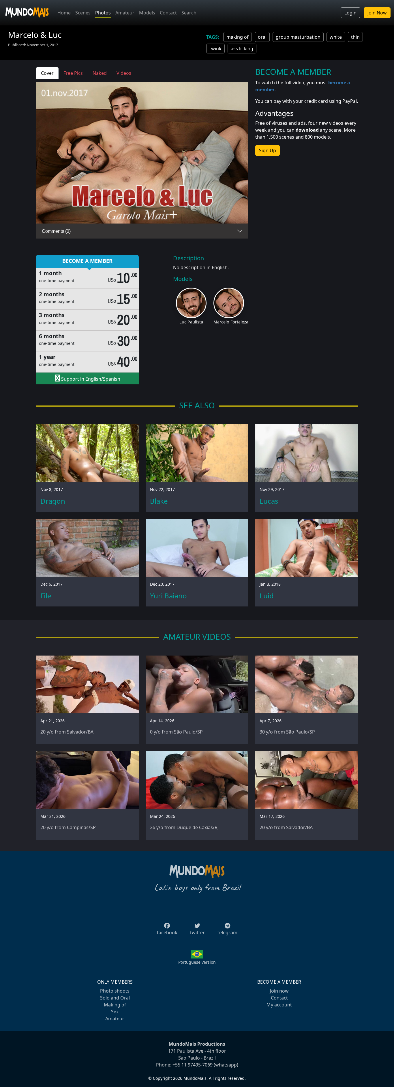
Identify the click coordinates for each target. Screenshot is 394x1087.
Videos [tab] (124, 73)
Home (64, 13)
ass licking (242, 48)
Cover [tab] (47, 73)
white (336, 37)
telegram (227, 932)
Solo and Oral (115, 998)
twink (215, 48)
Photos (103, 13)
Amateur (124, 13)
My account (279, 1005)
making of (237, 37)
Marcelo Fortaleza (230, 322)
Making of (115, 1005)
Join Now (377, 13)
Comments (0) (56, 231)
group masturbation (298, 37)
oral (262, 37)
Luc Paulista (191, 322)
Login (350, 13)
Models (147, 13)
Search (188, 13)
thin (355, 37)
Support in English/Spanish (90, 379)
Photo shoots (115, 991)
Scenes (83, 13)
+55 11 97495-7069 (192, 1065)
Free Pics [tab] (73, 73)
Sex (115, 1011)
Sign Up (267, 150)
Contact (168, 13)
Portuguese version (197, 962)
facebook (167, 932)
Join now (279, 991)
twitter (197, 932)
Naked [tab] (100, 73)
